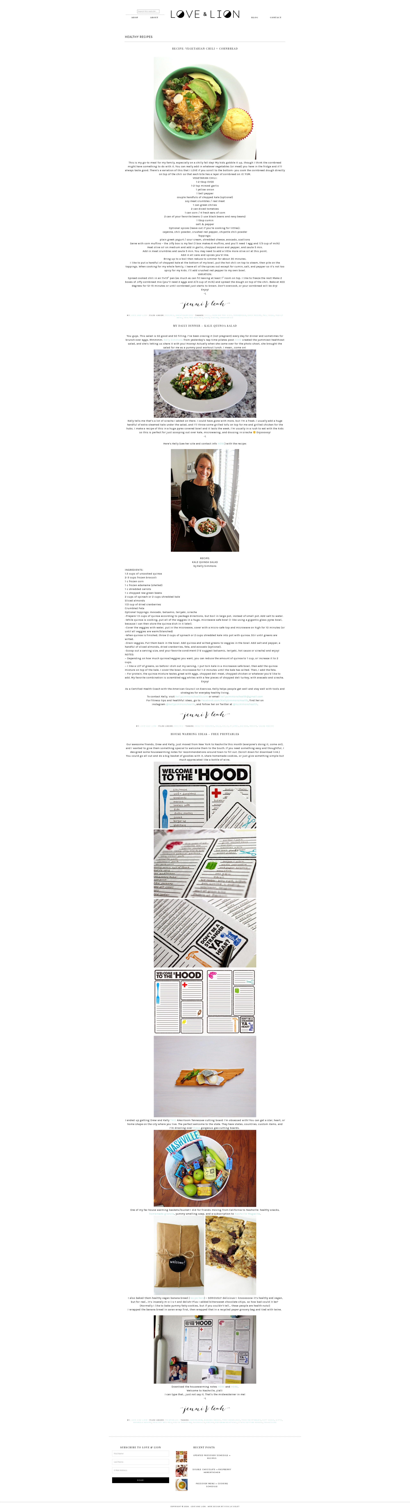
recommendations (226, 1422)
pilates (234, 726)
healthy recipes (193, 318)
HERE (238, 339)
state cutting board (250, 1422)
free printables (251, 1420)
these (196, 1127)
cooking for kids (222, 315)
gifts (279, 1420)
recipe (215, 318)
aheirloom (196, 1420)
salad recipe (266, 726)
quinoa (244, 726)
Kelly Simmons (173, 339)
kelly (225, 726)
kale (207, 318)
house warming (182, 1422)
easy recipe (255, 315)
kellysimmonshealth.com (192, 696)
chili (208, 315)
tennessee (270, 1422)
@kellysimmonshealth (180, 704)
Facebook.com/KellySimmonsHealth (224, 700)
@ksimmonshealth (245, 704)
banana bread (212, 1420)
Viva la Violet (232, 1506)
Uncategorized (184, 315)
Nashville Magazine (247, 1213)
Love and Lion (205, 14)
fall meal (268, 315)
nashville (199, 1422)
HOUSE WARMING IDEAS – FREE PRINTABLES (205, 734)
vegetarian (226, 318)
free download (231, 1420)
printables (172, 1420)
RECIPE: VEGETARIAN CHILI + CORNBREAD (205, 48)
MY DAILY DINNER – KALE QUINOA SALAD (205, 325)
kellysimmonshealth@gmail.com (241, 696)
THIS (173, 1120)
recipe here (197, 1297)
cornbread (240, 315)
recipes (169, 315)
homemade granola (161, 1213)
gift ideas (268, 1420)
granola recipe (142, 1422)
